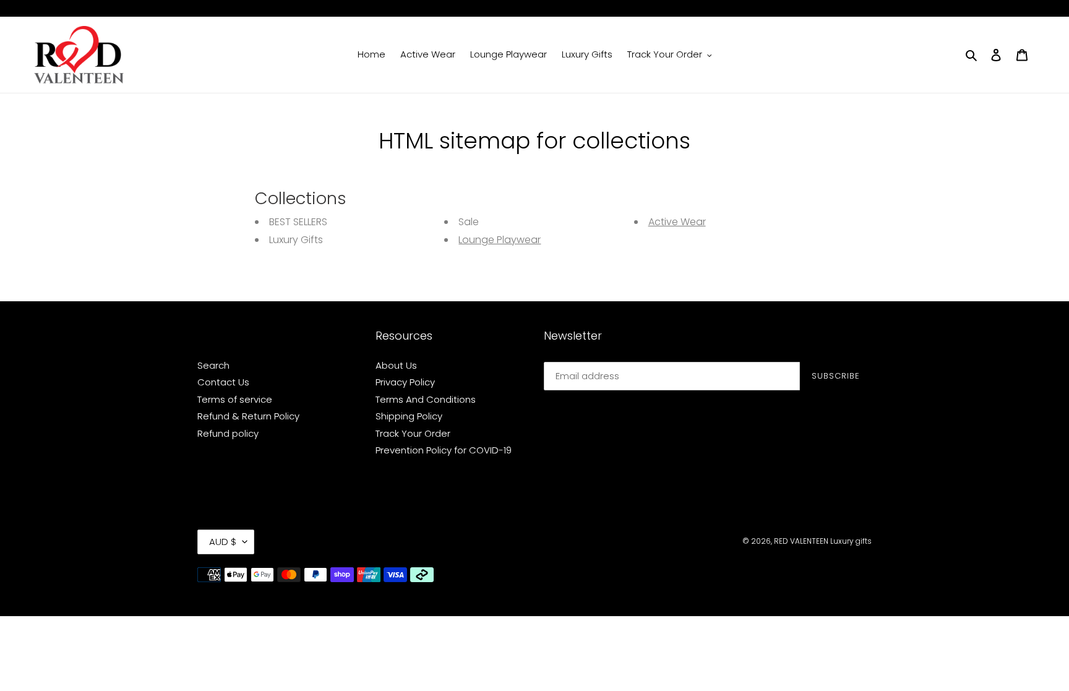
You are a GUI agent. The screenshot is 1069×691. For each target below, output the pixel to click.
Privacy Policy (405, 382)
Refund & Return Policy (248, 416)
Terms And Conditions (426, 399)
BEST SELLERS (298, 222)
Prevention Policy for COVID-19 (444, 450)
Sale (468, 222)
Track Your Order (413, 433)
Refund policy (228, 433)
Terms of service (234, 399)
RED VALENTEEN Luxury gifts (823, 541)
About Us (396, 365)
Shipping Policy (409, 416)
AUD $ (222, 541)
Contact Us (223, 382)
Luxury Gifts (296, 240)
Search (213, 365)
